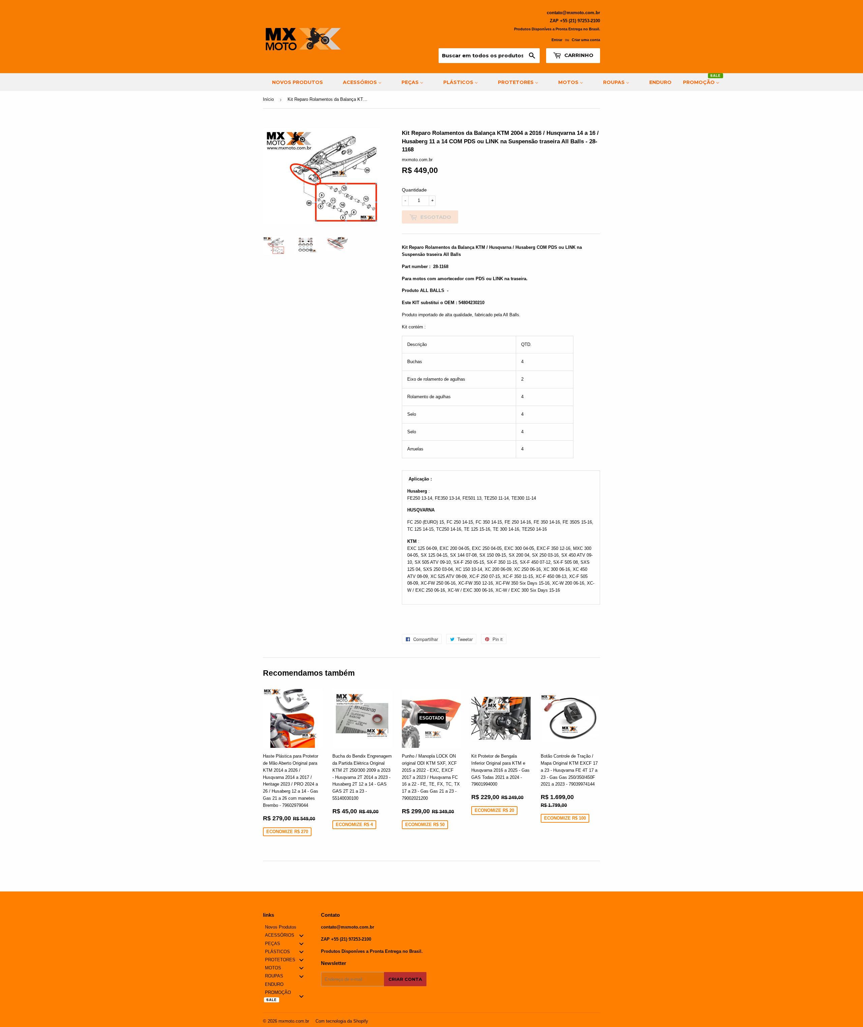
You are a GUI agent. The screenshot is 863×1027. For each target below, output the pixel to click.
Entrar (557, 40)
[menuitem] (293, 82)
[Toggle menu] (301, 935)
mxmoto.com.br (293, 1021)
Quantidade (414, 190)
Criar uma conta (586, 40)
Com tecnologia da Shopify (342, 1021)
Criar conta (405, 979)
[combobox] (489, 55)
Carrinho (578, 55)
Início (268, 99)
